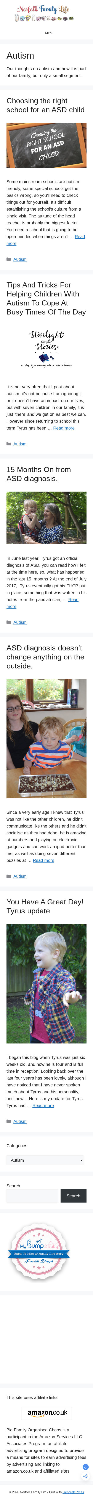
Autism (20, 259)
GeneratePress (73, 1492)
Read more (64, 428)
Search (13, 1185)
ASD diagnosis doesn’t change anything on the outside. (45, 657)
